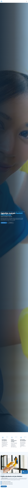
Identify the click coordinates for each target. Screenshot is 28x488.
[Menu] (26, 1)
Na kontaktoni (3, 222)
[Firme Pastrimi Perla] (1, 1)
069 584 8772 (11, 222)
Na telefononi (4, 486)
